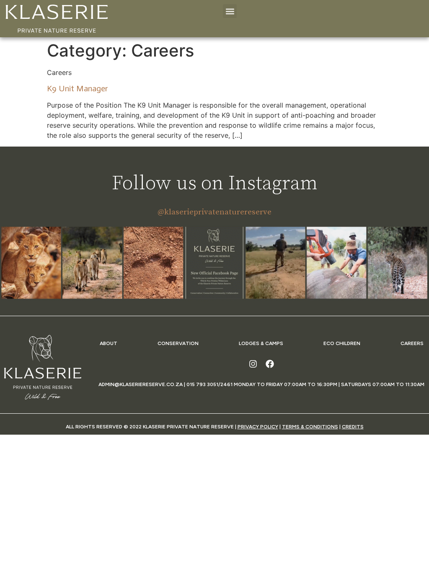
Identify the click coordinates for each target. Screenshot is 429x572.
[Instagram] (253, 364)
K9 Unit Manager (77, 88)
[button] (230, 11)
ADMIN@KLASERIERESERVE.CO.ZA (140, 384)
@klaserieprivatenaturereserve (214, 212)
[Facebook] (269, 364)
